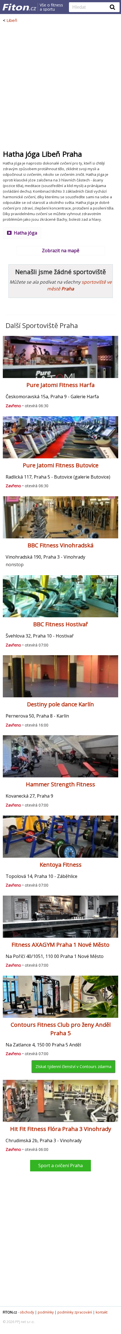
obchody (27, 1312)
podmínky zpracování (74, 1312)
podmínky (46, 1312)
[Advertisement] (60, 86)
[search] (90, 8)
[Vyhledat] (113, 7)
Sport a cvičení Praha (60, 1165)
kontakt (101, 1312)
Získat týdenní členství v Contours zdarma (73, 1066)
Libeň (11, 20)
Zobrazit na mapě (60, 250)
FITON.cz (10, 1312)
